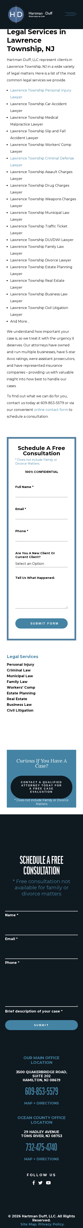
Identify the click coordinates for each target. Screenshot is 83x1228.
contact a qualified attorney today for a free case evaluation (41, 787)
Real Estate (17, 699)
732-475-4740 (41, 1147)
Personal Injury (20, 665)
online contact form (51, 410)
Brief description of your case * (34, 1011)
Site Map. (28, 1224)
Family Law (17, 682)
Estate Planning (21, 693)
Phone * (21, 531)
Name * (11, 915)
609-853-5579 (41, 1092)
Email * (20, 509)
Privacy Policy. (51, 1224)
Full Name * (24, 487)
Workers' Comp (21, 687)
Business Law (19, 705)
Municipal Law (20, 676)
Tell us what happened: (35, 578)
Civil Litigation (20, 710)
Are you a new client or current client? (35, 555)
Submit (41, 1025)
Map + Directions (41, 1103)
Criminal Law (19, 670)
